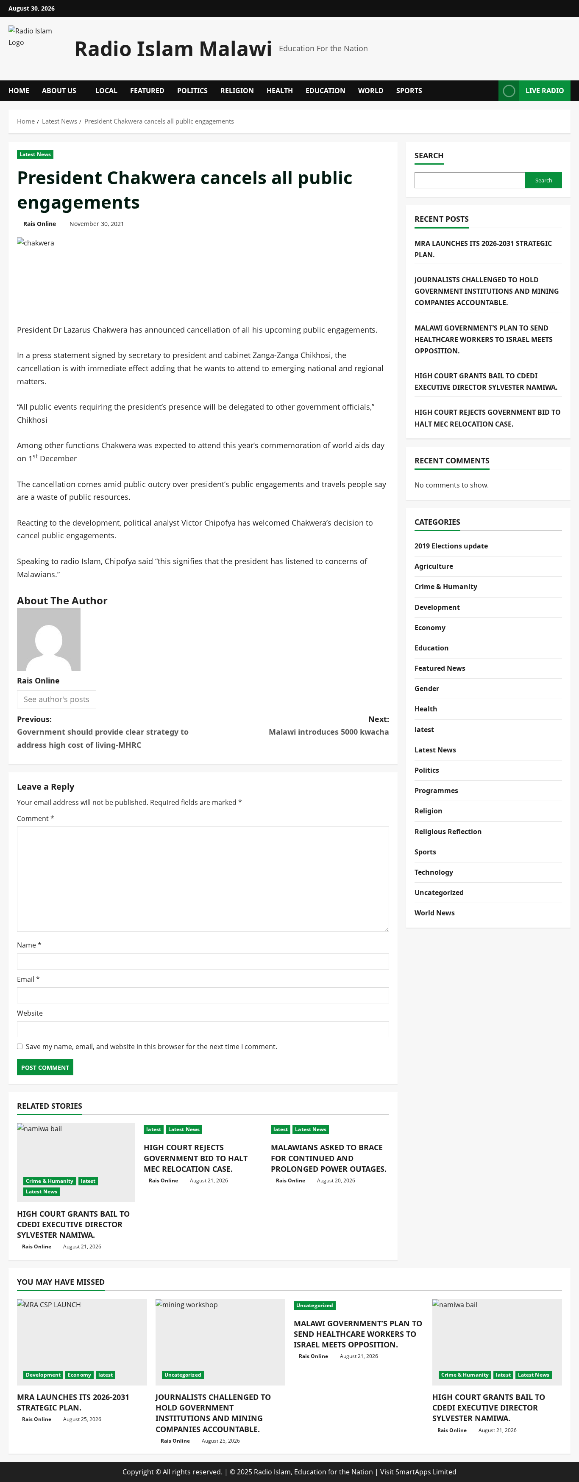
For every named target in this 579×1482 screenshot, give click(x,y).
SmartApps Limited (426, 1471)
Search (429, 155)
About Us (59, 90)
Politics (192, 90)
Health (280, 90)
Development (437, 607)
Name (29, 945)
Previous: (103, 732)
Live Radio (545, 90)
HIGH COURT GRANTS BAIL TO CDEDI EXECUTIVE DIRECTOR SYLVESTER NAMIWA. (73, 1224)
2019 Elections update (451, 545)
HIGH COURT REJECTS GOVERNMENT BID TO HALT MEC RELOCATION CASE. (196, 1157)
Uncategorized (439, 892)
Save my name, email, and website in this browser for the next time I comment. (151, 1046)
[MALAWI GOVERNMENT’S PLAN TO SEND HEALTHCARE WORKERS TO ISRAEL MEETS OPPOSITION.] (359, 1305)
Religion (237, 90)
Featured (147, 90)
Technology (434, 871)
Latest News (35, 154)
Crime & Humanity (50, 1180)
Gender (427, 688)
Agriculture (434, 565)
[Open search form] (489, 90)
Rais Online (39, 224)
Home (18, 90)
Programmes (436, 790)
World (371, 90)
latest (88, 1180)
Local (106, 90)
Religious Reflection (448, 831)
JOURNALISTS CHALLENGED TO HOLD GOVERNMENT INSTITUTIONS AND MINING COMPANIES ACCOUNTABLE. (487, 291)
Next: (329, 725)
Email (28, 979)
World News (435, 912)
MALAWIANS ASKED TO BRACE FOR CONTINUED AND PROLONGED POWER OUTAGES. (329, 1157)
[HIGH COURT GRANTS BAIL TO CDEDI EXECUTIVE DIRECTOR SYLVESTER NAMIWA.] (76, 1162)
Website (30, 1013)
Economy (430, 627)
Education (325, 90)
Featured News (440, 667)
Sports (409, 90)
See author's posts (56, 699)
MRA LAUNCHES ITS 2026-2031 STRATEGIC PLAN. (73, 1402)
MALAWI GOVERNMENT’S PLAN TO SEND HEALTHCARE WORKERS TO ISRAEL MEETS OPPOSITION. (484, 339)
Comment (35, 818)
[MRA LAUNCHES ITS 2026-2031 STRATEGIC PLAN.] (82, 1342)
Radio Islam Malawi (173, 48)
